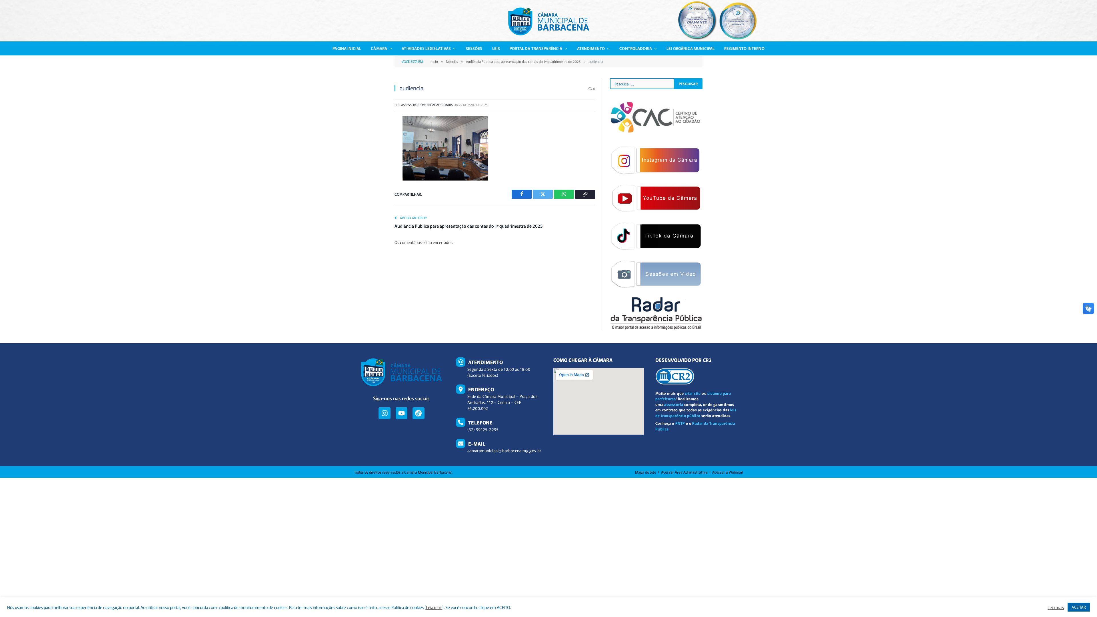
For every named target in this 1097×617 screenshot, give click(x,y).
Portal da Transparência (536, 48)
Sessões (474, 48)
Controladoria (635, 48)
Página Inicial (347, 48)
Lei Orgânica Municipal (690, 48)
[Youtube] (401, 413)
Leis (496, 48)
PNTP (680, 423)
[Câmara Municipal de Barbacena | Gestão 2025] (548, 21)
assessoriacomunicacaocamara (427, 104)
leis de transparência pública (695, 412)
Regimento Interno (744, 48)
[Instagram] (384, 413)
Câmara (379, 48)
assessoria (673, 404)
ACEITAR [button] (1079, 607)
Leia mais (434, 607)
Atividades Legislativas (426, 48)
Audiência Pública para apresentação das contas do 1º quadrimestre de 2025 (469, 226)
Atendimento (591, 48)
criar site (693, 393)
